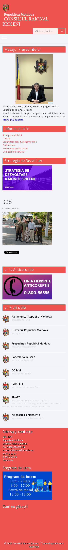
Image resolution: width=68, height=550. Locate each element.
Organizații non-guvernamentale (19, 141)
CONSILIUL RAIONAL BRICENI (25, 21)
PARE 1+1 (17, 384)
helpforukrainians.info (26, 415)
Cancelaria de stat (23, 357)
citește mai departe (12, 119)
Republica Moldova (19, 14)
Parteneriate (9, 145)
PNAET (16, 397)
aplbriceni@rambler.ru (21, 450)
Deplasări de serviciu (13, 151)
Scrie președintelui (12, 135)
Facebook (7, 460)
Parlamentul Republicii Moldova (32, 316)
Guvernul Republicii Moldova (30, 330)
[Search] (61, 31)
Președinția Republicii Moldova (31, 343)
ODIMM (16, 370)
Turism (6, 138)
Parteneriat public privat (15, 148)
